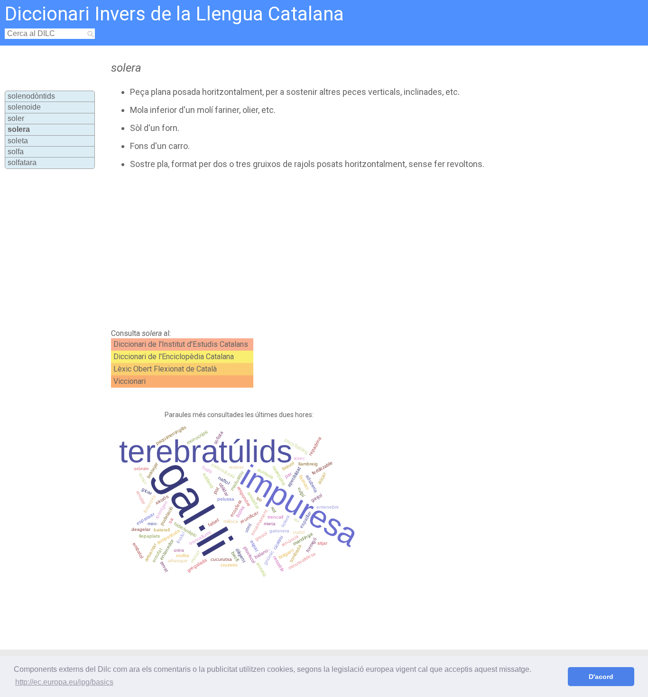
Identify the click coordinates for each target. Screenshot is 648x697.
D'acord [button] (601, 676)
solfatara (22, 162)
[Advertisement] (293, 249)
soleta (18, 141)
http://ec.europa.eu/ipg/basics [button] (64, 682)
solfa (16, 152)
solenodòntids (31, 96)
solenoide (24, 107)
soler (16, 118)
